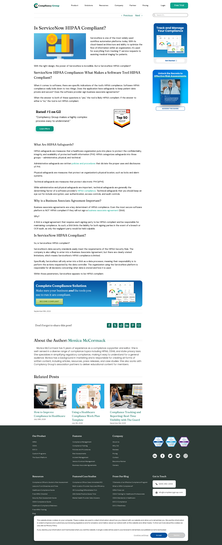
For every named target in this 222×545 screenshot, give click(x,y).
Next (137, 15)
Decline (176, 535)
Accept (159, 535)
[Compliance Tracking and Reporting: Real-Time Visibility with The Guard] (126, 385)
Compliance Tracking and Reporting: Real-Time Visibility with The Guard (125, 416)
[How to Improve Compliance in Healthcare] (50, 385)
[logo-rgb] (47, 4)
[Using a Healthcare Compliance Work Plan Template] (88, 385)
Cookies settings (141, 535)
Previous (128, 15)
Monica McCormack (86, 340)
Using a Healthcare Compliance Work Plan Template (86, 416)
